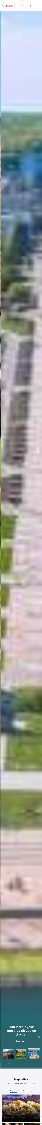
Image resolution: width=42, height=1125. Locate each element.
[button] (39, 1037)
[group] (8, 1054)
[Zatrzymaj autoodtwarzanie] (4, 1063)
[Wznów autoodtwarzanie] (8, 1063)
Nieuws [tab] (20, 1091)
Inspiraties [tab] (13, 1091)
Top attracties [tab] (27, 1091)
